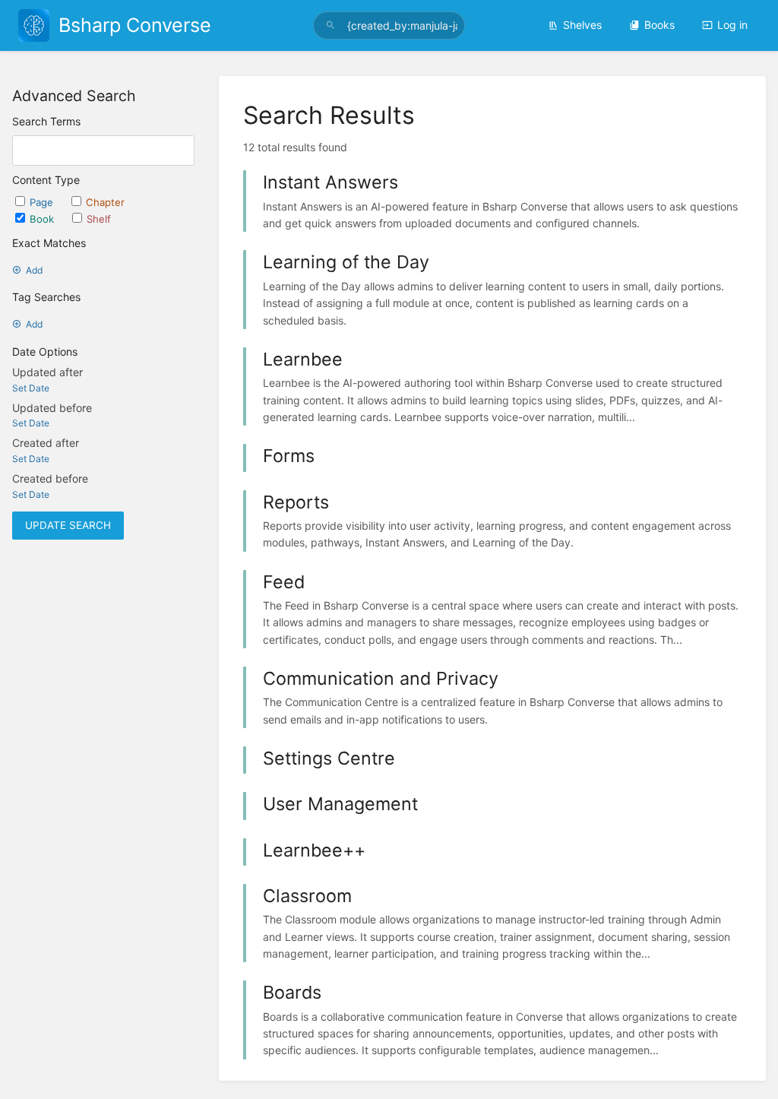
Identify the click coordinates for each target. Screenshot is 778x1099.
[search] (389, 25)
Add (34, 270)
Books (659, 24)
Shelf (99, 219)
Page (43, 202)
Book (43, 219)
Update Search (68, 525)
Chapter (105, 202)
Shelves (582, 24)
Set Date (30, 388)
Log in (732, 24)
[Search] (330, 25)
